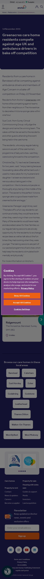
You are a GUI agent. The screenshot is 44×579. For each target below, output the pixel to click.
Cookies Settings (22, 309)
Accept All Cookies (22, 302)
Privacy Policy (27, 288)
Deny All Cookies (22, 295)
